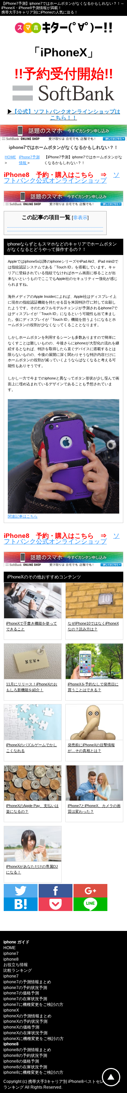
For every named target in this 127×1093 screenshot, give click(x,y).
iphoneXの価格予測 (21, 1027)
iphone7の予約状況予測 (25, 987)
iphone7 (11, 953)
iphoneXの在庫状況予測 (25, 1033)
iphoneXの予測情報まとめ (27, 1016)
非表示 (80, 217)
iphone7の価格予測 (21, 993)
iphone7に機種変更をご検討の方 (33, 1004)
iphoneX (11, 1010)
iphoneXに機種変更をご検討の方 (33, 1038)
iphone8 (11, 959)
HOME (10, 157)
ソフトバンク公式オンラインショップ (62, 177)
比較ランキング (17, 970)
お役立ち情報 (15, 964)
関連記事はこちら (23, 516)
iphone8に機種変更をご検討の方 (33, 1072)
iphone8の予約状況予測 (25, 1055)
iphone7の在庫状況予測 (25, 998)
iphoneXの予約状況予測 (25, 1021)
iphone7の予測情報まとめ (27, 982)
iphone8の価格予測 (21, 1061)
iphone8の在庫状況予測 (25, 1067)
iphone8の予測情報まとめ (27, 1049)
